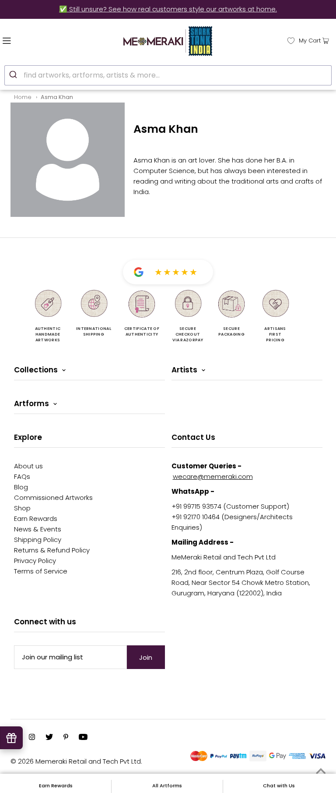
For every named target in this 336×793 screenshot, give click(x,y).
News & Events (37, 529)
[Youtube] (83, 738)
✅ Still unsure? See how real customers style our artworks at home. (168, 9)
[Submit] (14, 74)
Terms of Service (40, 571)
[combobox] (168, 75)
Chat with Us (279, 785)
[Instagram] (32, 738)
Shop (22, 508)
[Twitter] (49, 738)
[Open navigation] (25, 40)
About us (28, 466)
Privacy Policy (35, 560)
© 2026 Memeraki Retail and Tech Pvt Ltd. (76, 761)
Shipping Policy (37, 539)
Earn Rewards (35, 518)
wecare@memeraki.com (213, 476)
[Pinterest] (65, 738)
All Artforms (167, 785)
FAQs (22, 476)
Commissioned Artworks (53, 497)
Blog (21, 487)
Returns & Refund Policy (52, 550)
